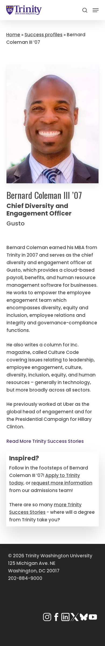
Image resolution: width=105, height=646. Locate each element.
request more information (62, 483)
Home (13, 34)
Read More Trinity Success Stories (45, 441)
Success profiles (43, 34)
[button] (96, 10)
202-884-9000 (25, 578)
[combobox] (52, 21)
